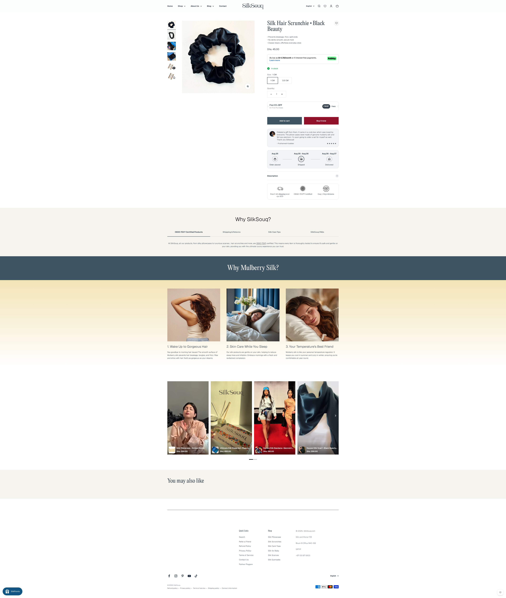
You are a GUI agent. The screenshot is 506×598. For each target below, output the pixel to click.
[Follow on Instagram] (176, 576)
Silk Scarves (273, 555)
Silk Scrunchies (274, 541)
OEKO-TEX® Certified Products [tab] (189, 232)
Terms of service (199, 588)
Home (170, 6)
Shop (180, 6)
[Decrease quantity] (271, 94)
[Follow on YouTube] (189, 576)
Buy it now (321, 121)
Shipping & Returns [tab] (231, 232)
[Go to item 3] (171, 46)
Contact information (229, 588)
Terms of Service (246, 555)
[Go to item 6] (171, 77)
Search (242, 537)
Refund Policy (245, 546)
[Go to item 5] (171, 67)
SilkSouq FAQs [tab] (317, 232)
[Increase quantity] (282, 94)
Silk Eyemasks (274, 559)
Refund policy (172, 588)
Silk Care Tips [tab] (274, 232)
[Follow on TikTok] (196, 576)
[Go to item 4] (171, 57)
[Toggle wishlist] (336, 23)
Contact (223, 6)
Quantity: (271, 88)
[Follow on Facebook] (169, 576)
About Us (195, 6)
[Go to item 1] (171, 25)
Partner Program (246, 564)
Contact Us (244, 559)
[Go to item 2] (171, 35)
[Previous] (171, 416)
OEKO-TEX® (261, 243)
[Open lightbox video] (188, 418)
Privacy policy (185, 588)
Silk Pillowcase (274, 537)
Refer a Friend (245, 541)
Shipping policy (213, 588)
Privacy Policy (245, 551)
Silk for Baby (273, 551)
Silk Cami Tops (274, 546)
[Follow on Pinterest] (182, 576)
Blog (209, 6)
